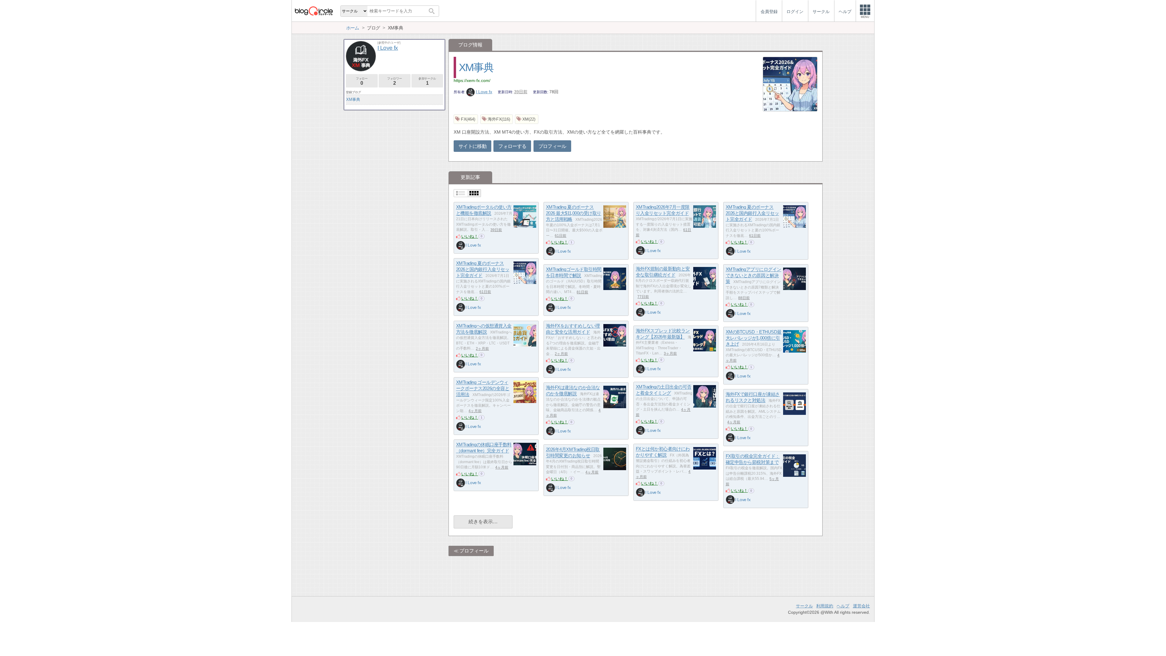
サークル (804, 605)
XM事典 (476, 67)
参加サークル (427, 81)
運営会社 (861, 605)
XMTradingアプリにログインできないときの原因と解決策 (753, 275)
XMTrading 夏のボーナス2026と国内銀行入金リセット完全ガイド (752, 213)
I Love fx (484, 91)
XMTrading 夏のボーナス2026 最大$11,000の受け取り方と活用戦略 (573, 213)
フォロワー (394, 81)
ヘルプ (843, 605)
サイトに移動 (472, 146)
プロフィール (552, 146)
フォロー (361, 81)
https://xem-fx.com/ (472, 80)
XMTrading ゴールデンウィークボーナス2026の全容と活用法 (483, 388)
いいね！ (469, 236)
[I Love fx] (460, 245)
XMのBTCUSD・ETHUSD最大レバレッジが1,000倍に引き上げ (754, 338)
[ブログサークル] (314, 11)
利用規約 (824, 605)
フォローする (512, 146)
